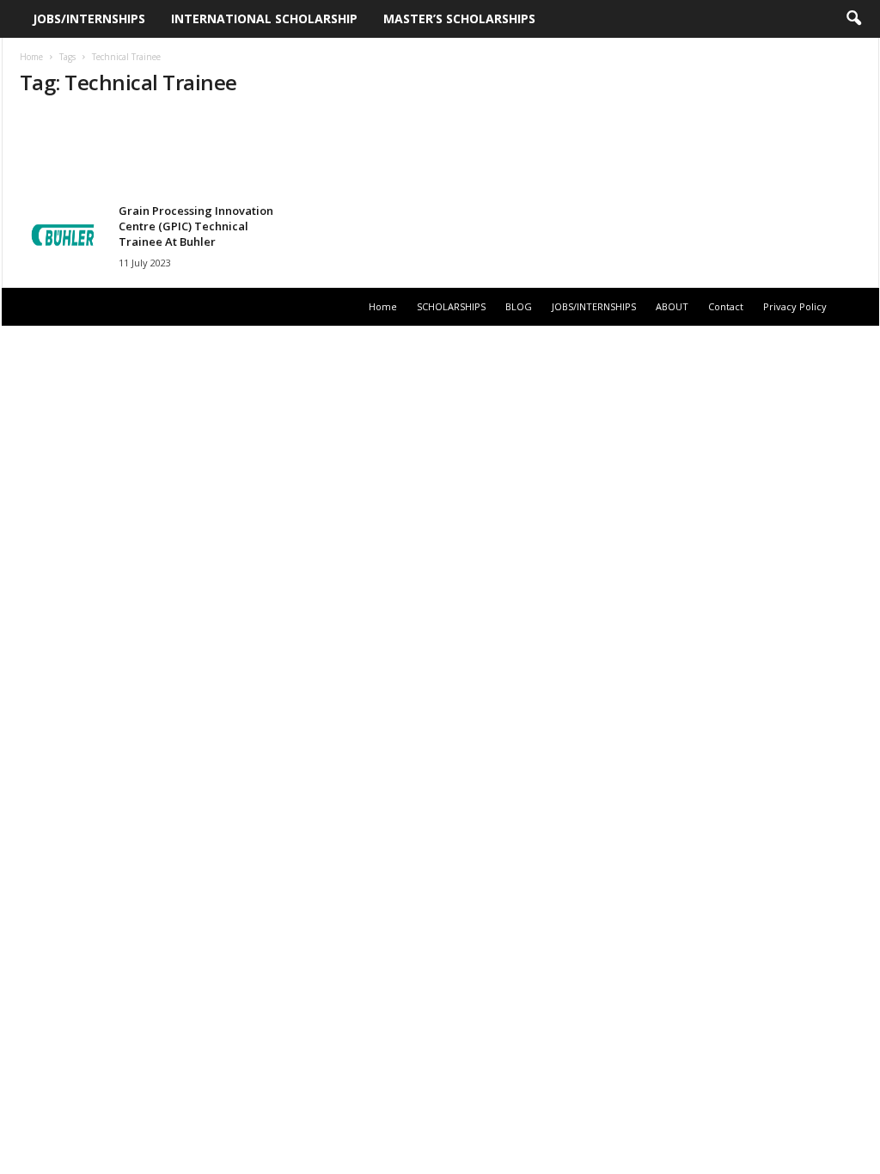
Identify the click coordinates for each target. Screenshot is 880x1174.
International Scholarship (264, 18)
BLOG (518, 306)
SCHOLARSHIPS (451, 306)
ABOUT (672, 306)
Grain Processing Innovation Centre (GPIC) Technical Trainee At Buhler (196, 226)
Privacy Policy (795, 306)
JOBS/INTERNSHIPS (89, 18)
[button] (853, 19)
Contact (725, 306)
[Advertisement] (440, 152)
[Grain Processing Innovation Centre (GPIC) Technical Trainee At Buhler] (63, 235)
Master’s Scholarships (459, 18)
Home (31, 57)
